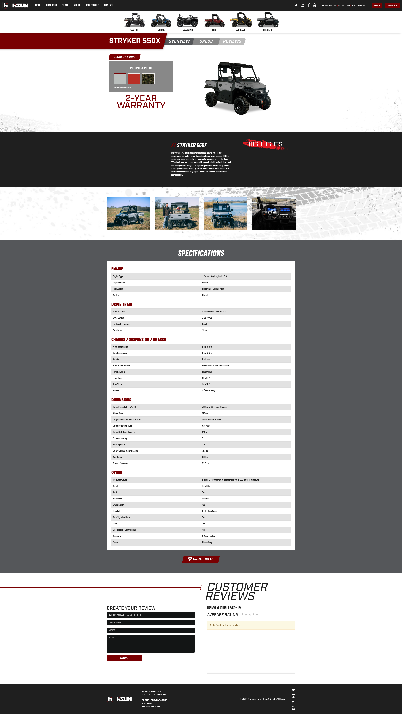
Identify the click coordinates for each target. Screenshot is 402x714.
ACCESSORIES (92, 5)
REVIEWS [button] (232, 41)
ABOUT (76, 5)
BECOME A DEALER (329, 6)
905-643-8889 (159, 700)
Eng (376, 5)
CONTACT (108, 5)
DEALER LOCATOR (359, 6)
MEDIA (65, 5)
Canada (391, 5)
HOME (38, 5)
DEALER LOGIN (344, 6)
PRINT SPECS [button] (203, 559)
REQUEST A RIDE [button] (124, 57)
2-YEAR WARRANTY (141, 102)
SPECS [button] (206, 41)
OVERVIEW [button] (179, 41)
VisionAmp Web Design (277, 699)
